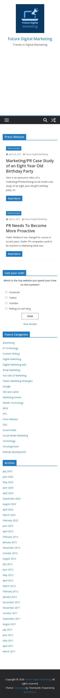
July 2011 (7, 629)
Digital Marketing (12, 359)
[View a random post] (53, 120)
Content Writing (11, 353)
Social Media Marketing (15, 435)
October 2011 (10, 613)
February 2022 (10, 520)
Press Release (13, 148)
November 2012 (11, 547)
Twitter (13, 297)
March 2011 (9, 651)
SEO (5, 424)
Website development (14, 451)
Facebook (14, 292)
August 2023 (9, 504)
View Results (30, 324)
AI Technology (10, 348)
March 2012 (9, 585)
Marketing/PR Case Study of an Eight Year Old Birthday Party (30, 166)
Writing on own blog (20, 308)
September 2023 (11, 498)
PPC (5, 413)
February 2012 (10, 591)
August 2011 (9, 624)
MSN (5, 408)
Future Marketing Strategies (18, 381)
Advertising (8, 342)
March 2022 (9, 515)
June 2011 (8, 635)
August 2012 (9, 558)
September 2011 (11, 618)
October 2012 (10, 553)
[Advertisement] (30, 84)
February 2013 (10, 536)
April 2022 (8, 509)
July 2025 (7, 471)
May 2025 (8, 482)
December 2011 (11, 602)
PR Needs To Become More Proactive (26, 228)
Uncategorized (10, 446)
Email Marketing (11, 370)
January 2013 (10, 542)
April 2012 (8, 580)
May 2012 (8, 575)
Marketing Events (12, 397)
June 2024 (8, 487)
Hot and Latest (11, 391)
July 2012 (7, 564)
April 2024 (8, 493)
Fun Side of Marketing (14, 375)
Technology (9, 441)
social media (9, 430)
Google (6, 386)
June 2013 (8, 525)
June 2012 (8, 569)
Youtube (13, 303)
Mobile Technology (13, 402)
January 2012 (10, 596)
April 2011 (8, 646)
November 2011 (11, 607)
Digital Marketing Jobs (14, 364)
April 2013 (8, 531)
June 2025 (8, 476)
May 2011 (8, 640)
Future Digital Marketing (30, 38)
